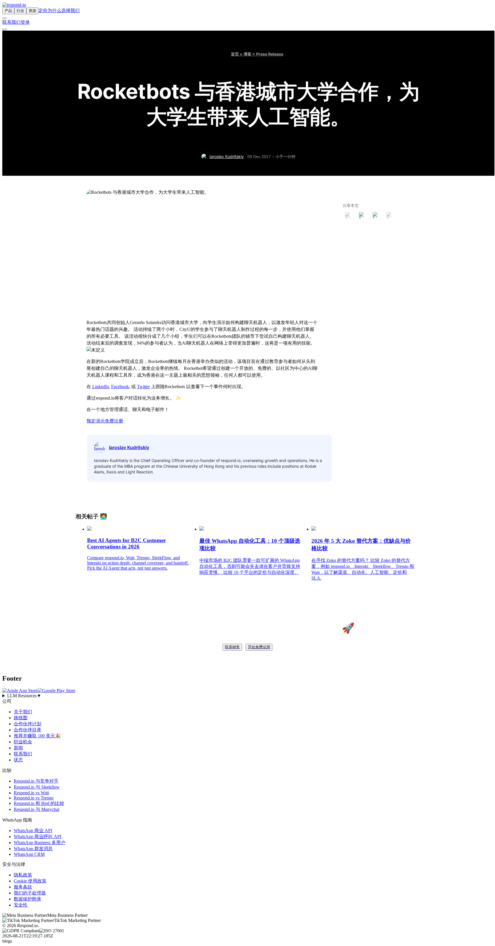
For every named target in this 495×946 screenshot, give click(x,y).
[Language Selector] (4, 18)
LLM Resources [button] (24, 695)
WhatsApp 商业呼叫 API (37, 836)
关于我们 (23, 711)
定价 (43, 10)
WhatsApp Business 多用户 (39, 842)
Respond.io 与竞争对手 (36, 781)
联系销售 (232, 647)
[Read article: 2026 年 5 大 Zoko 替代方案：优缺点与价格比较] (313, 529)
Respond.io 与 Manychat (36, 809)
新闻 (18, 747)
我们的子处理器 (30, 892)
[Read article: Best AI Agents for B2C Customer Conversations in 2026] (89, 529)
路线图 (21, 717)
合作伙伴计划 (27, 723)
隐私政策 (23, 874)
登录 (25, 22)
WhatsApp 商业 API (33, 830)
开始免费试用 (259, 647)
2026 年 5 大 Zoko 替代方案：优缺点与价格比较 (361, 544)
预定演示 (96, 420)
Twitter (143, 386)
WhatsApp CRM (29, 854)
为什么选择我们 (64, 10)
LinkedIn (100, 386)
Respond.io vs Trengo (34, 797)
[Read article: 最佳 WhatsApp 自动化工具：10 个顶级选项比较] (201, 529)
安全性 (21, 904)
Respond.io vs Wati (31, 792)
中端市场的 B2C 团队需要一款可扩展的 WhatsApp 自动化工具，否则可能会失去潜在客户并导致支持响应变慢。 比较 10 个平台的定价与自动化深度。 (249, 566)
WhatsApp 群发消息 (33, 848)
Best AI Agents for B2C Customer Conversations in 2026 (126, 543)
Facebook (120, 386)
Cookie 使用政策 (30, 880)
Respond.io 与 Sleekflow (37, 787)
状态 (18, 759)
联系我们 (11, 22)
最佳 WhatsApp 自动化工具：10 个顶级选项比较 (249, 544)
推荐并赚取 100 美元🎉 (37, 735)
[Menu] (4, 29)
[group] (247, 695)
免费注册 (114, 420)
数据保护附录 (27, 898)
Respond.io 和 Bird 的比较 (39, 803)
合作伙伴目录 (27, 729)
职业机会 (23, 741)
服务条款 (23, 886)
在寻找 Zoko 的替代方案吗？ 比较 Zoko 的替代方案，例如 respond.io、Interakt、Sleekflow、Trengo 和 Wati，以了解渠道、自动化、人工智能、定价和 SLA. (362, 569)
